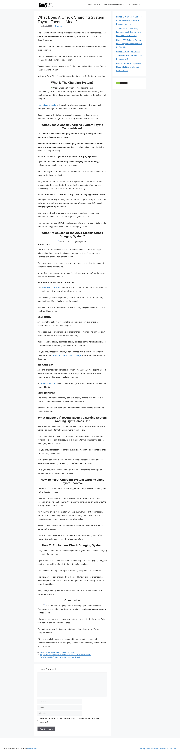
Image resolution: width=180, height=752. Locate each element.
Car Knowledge (133, 5)
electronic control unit (51, 287)
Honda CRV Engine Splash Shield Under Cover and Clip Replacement (129, 55)
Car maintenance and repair (113, 5)
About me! (173, 749)
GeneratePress (32, 749)
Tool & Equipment (94, 5)
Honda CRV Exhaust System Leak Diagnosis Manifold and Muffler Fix (129, 43)
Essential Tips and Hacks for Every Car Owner (57, 652)
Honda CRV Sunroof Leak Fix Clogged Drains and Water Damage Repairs (129, 20)
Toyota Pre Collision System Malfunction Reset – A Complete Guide (65, 655)
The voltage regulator (47, 105)
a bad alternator (48, 383)
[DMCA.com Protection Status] (122, 83)
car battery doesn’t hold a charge (66, 355)
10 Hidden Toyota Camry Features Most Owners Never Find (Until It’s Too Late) (129, 32)
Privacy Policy (145, 749)
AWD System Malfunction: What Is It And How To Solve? (61, 657)
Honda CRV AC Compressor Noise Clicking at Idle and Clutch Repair (128, 67)
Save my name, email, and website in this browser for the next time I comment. (70, 720)
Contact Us (164, 749)
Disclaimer (154, 749)
